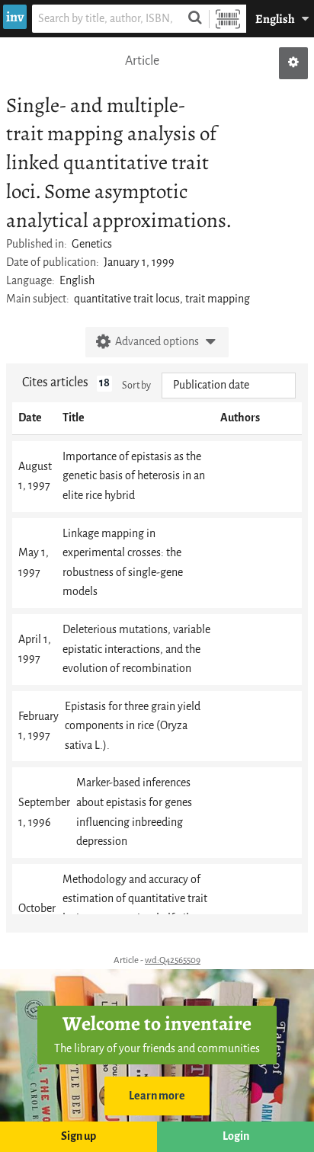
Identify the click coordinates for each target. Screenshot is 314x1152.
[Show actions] (293, 63)
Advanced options (157, 341)
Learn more (157, 1096)
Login (236, 1136)
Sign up (78, 1136)
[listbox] (229, 385)
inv (15, 17)
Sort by (136, 385)
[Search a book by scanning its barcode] (228, 19)
